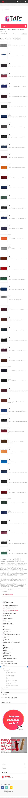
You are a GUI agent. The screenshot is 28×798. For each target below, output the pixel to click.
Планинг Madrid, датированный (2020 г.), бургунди (18, 309)
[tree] (14, 677)
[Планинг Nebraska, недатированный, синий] (3, 289)
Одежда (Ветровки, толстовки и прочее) (11, 634)
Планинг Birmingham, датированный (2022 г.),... (17, 177)
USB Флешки (5, 647)
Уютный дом (5, 616)
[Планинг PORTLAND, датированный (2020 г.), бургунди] (3, 350)
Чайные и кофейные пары (12, 685)
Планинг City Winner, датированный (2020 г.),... (17, 533)
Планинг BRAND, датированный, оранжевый (16, 238)
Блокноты (7, 603)
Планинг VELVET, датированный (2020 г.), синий (17, 472)
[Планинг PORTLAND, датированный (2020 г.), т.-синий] (3, 370)
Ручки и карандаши (7, 631)
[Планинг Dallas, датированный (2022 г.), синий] (3, 116)
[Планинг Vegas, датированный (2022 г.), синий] (3, 86)
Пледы (4, 645)
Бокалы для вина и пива (12, 680)
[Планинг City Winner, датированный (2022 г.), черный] (3, 65)
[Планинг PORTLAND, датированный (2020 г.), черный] (3, 380)
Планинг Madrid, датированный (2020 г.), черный (17, 340)
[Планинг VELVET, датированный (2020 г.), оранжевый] (3, 451)
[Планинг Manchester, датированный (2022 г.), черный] (3, 136)
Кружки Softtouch (10, 675)
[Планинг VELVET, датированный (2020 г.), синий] (3, 471)
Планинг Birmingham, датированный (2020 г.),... (17, 492)
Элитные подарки (6, 653)
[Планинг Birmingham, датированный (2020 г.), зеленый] (3, 502)
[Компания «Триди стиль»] (14, 18)
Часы (4, 626)
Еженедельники (8, 611)
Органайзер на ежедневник (10, 613)
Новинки (4, 656)
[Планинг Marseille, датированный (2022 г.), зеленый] (3, 197)
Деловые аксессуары (7, 623)
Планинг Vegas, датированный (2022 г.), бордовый (17, 96)
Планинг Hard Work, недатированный (15, 299)
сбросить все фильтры (12, 663)
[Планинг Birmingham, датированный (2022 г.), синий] (3, 218)
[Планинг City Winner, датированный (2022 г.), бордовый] (3, 75)
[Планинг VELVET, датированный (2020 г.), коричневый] (3, 441)
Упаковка (5, 628)
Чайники (9, 683)
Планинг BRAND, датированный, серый (15, 248)
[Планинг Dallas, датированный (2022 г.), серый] (3, 126)
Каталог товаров (7, 668)
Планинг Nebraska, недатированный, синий (16, 289)
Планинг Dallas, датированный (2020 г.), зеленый (17, 553)
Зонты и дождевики (7, 621)
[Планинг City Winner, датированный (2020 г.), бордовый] (3, 532)
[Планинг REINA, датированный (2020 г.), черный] (3, 421)
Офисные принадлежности (8, 618)
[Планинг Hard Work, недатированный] (3, 299)
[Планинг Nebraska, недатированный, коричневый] (3, 258)
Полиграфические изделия (8, 648)
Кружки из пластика (11, 673)
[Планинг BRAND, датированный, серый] (3, 248)
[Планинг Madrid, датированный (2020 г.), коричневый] (3, 319)
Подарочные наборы (7, 652)
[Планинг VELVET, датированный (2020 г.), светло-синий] (3, 461)
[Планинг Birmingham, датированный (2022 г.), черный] (3, 207)
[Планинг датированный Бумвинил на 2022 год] (3, 55)
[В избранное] (9, 43)
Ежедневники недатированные (11, 608)
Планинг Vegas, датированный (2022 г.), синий (17, 86)
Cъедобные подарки (7, 655)
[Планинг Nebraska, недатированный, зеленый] (3, 279)
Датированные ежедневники (10, 607)
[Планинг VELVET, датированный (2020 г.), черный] (3, 482)
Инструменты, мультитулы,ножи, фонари (11, 640)
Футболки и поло (6, 636)
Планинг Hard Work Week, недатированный (16, 45)
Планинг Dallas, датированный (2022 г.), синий (17, 116)
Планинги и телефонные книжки (11, 610)
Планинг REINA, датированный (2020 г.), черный (17, 421)
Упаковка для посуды (11, 681)
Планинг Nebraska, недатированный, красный (16, 269)
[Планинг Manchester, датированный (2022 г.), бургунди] (3, 157)
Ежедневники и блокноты (8, 602)
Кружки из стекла (10, 678)
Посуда (4, 600)
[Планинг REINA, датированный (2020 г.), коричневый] (3, 400)
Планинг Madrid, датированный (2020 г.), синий (17, 330)
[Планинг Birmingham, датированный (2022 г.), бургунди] (3, 177)
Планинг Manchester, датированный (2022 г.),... (17, 137)
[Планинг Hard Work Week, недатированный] (3, 45)
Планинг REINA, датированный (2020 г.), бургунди (18, 390)
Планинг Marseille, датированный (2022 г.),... (16, 187)
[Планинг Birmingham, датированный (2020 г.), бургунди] (3, 492)
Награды (5, 650)
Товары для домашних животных (10, 658)
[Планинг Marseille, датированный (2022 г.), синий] (3, 187)
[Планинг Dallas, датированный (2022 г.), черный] (3, 106)
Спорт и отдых (6, 632)
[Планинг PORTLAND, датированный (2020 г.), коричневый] (3, 360)
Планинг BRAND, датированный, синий (15, 228)
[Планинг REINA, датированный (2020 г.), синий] (3, 411)
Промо (4, 620)
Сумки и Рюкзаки (6, 615)
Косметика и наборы (7, 639)
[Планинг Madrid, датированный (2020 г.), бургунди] (3, 309)
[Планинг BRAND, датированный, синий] (3, 228)
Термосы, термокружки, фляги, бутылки (11, 642)
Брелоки (4, 644)
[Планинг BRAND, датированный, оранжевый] (3, 238)
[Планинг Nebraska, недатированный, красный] (3, 268)
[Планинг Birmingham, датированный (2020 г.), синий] (3, 512)
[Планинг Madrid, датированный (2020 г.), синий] (3, 329)
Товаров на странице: (17, 33)
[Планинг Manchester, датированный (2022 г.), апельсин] (3, 167)
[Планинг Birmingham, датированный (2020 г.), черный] (3, 522)
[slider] (27, 666)
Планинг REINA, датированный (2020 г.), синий (17, 411)
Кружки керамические (11, 672)
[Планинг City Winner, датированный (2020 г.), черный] (3, 543)
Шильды (4, 637)
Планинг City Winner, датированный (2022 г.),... (17, 66)
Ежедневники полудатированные (11, 605)
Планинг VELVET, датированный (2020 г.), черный (17, 482)
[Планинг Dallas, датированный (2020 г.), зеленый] (3, 553)
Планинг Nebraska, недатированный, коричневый (17, 258)
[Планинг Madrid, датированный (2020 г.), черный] (3, 339)
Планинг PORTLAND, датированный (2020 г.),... (17, 350)
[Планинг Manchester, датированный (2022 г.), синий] (3, 147)
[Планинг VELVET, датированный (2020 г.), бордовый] (3, 431)
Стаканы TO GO (10, 677)
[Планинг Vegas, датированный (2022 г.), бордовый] (3, 96)
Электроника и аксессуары (8, 624)
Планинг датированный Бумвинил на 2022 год (17, 55)
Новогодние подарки (7, 629)
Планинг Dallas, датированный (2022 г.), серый (17, 126)
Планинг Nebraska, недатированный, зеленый (16, 279)
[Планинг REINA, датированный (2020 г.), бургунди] (3, 390)
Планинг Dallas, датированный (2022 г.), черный (17, 106)
